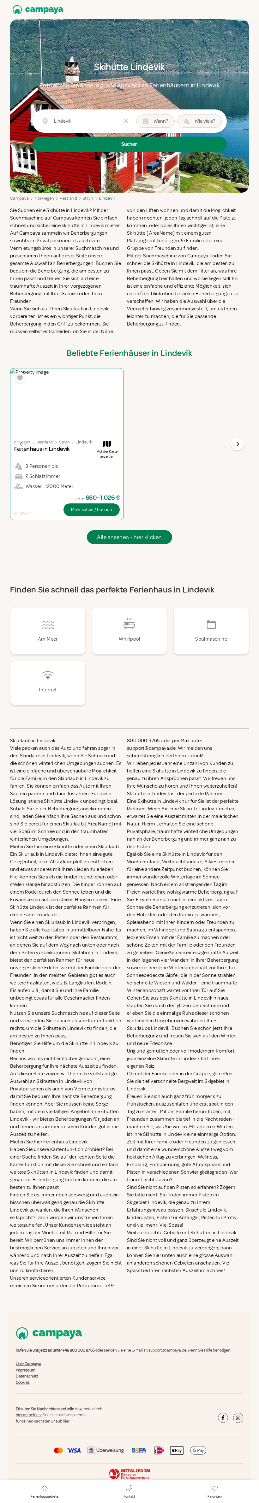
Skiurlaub (108, 846)
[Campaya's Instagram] (238, 1418)
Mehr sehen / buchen (91, 509)
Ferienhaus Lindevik (65, 1142)
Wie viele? (205, 121)
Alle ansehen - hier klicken (129, 537)
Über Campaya (28, 1364)
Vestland (68, 198)
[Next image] (237, 444)
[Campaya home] (36, 9)
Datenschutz (27, 1376)
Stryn (88, 198)
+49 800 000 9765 (79, 1350)
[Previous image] (21, 444)
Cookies (23, 1382)
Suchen (129, 144)
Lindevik (107, 198)
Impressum (25, 1370)
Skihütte (63, 846)
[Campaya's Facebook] (223, 1418)
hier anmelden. (29, 1415)
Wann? (161, 121)
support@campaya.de (167, 1350)
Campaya (19, 198)
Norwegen (44, 198)
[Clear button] (126, 121)
